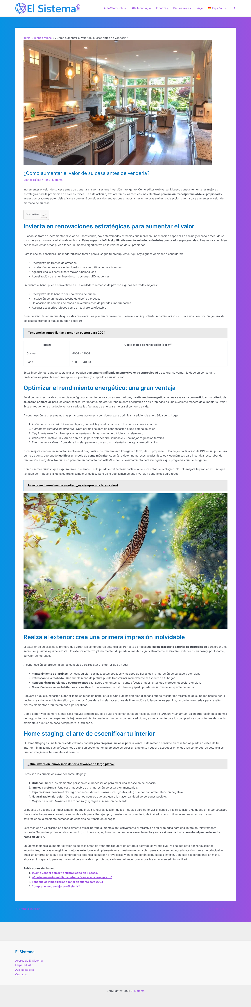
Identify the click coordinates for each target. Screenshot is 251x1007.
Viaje (199, 8)
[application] (224, 8)
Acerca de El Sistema (29, 960)
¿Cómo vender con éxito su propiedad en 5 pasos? (65, 873)
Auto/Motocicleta (115, 8)
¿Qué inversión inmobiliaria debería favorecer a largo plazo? (72, 877)
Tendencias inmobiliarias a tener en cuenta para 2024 (67, 882)
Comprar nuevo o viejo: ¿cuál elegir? (56, 886)
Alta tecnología (141, 8)
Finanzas (162, 8)
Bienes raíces (182, 8)
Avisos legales (24, 969)
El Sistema (137, 991)
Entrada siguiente (222, 908)
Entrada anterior (28, 908)
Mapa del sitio (24, 965)
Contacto (21, 974)
